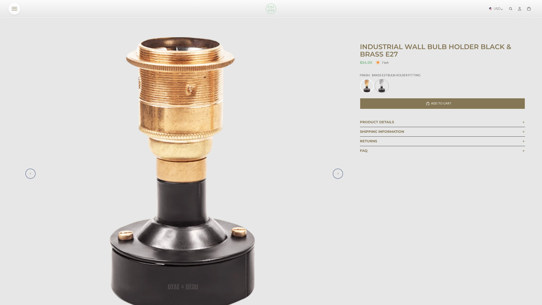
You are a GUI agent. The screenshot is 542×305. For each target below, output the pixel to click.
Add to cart (441, 103)
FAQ (364, 151)
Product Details (377, 122)
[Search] (510, 8)
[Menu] (14, 9)
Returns (368, 141)
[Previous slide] (30, 174)
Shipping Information (382, 132)
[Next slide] (338, 174)
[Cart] (529, 8)
